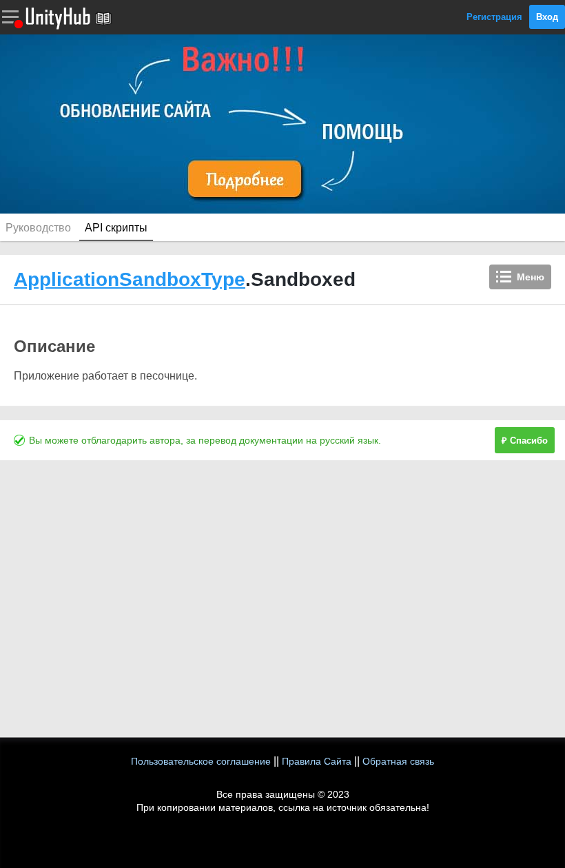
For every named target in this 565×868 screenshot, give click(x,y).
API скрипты (116, 228)
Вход (547, 17)
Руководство (38, 228)
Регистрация (494, 17)
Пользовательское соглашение (201, 761)
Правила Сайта (316, 761)
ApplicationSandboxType (129, 279)
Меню (530, 276)
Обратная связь (398, 761)
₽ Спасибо (525, 440)
